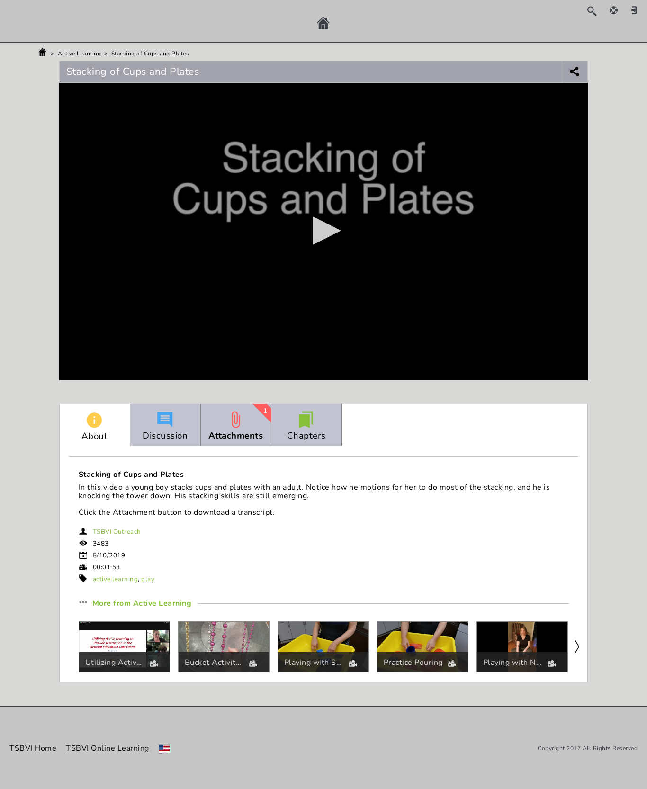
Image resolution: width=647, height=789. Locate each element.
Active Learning (79, 53)
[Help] (618, 10)
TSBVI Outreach (117, 532)
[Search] (596, 11)
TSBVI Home (32, 748)
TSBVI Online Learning (107, 748)
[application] (323, 231)
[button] (323, 230)
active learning (115, 579)
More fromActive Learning (142, 604)
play (147, 579)
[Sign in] (637, 10)
